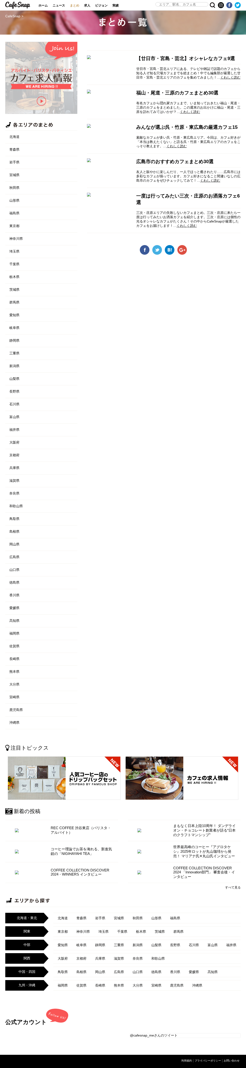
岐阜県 (14, 328)
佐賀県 (14, 646)
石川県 (14, 404)
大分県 (14, 684)
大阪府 (14, 442)
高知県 (14, 621)
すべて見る (233, 887)
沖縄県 (14, 722)
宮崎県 (14, 697)
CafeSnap (17, 5)
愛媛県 (14, 608)
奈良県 (14, 493)
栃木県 (14, 277)
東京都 (14, 226)
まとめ (74, 5)
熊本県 (14, 671)
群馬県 (14, 302)
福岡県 (14, 633)
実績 (115, 5)
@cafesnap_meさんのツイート (154, 1035)
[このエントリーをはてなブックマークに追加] (169, 253)
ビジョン (101, 5)
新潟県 (14, 366)
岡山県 (14, 544)
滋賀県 (14, 480)
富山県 (14, 417)
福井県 (14, 430)
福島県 (14, 213)
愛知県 (14, 315)
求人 (87, 5)
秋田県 (14, 188)
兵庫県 (14, 468)
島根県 (14, 531)
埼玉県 (14, 251)
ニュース (59, 5)
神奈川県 (16, 239)
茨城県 (14, 289)
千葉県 (14, 264)
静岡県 (14, 340)
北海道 (14, 137)
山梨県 (14, 379)
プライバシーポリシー (208, 1060)
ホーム (43, 5)
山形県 (14, 200)
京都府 (14, 455)
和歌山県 (16, 506)
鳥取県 (14, 519)
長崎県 (14, 659)
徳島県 (14, 582)
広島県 (14, 557)
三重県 (14, 353)
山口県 (14, 570)
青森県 (14, 149)
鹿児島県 (16, 710)
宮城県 (14, 175)
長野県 (14, 391)
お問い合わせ (232, 1060)
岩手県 (14, 162)
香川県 (14, 595)
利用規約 (186, 1060)
